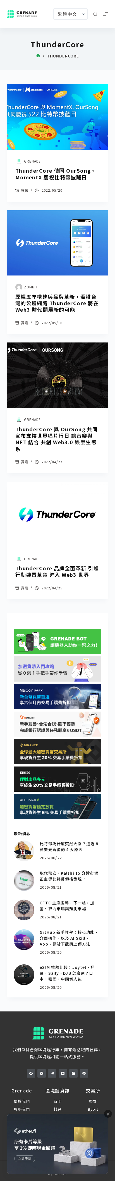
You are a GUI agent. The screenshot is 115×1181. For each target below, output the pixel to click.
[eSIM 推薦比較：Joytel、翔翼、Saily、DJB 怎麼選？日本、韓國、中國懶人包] (24, 974)
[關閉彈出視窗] (108, 1114)
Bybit (93, 1109)
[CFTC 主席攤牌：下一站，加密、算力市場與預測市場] (24, 910)
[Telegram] (52, 1073)
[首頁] (38, 56)
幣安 (93, 1101)
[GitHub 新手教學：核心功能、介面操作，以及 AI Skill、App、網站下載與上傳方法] (24, 939)
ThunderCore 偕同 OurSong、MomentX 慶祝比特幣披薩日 (55, 173)
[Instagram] (73, 1073)
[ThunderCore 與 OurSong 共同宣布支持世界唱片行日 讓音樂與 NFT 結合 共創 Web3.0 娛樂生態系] (57, 375)
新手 (58, 1101)
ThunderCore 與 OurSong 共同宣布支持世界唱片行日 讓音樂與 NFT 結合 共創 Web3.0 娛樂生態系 (56, 438)
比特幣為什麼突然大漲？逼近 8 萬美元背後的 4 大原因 (69, 846)
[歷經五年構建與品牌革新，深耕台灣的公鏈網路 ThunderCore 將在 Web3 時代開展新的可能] (57, 243)
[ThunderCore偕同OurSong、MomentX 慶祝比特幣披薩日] (57, 117)
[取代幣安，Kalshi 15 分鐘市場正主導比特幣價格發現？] (24, 880)
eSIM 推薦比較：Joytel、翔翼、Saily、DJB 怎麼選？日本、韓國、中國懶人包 (67, 973)
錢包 (58, 1109)
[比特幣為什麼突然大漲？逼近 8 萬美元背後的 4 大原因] (24, 850)
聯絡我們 (22, 1109)
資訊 (24, 190)
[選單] (105, 14)
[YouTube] (63, 1073)
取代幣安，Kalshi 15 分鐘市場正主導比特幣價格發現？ (69, 876)
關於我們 (22, 1101)
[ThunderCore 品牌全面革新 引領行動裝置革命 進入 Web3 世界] (57, 514)
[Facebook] (31, 1073)
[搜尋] (95, 14)
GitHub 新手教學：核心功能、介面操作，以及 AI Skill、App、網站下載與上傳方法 (69, 938)
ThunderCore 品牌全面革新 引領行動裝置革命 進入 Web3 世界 (57, 571)
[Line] (84, 1073)
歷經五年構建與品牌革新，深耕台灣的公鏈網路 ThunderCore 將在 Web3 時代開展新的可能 (57, 303)
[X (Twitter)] (41, 1073)
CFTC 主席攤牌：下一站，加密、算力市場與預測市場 (67, 905)
